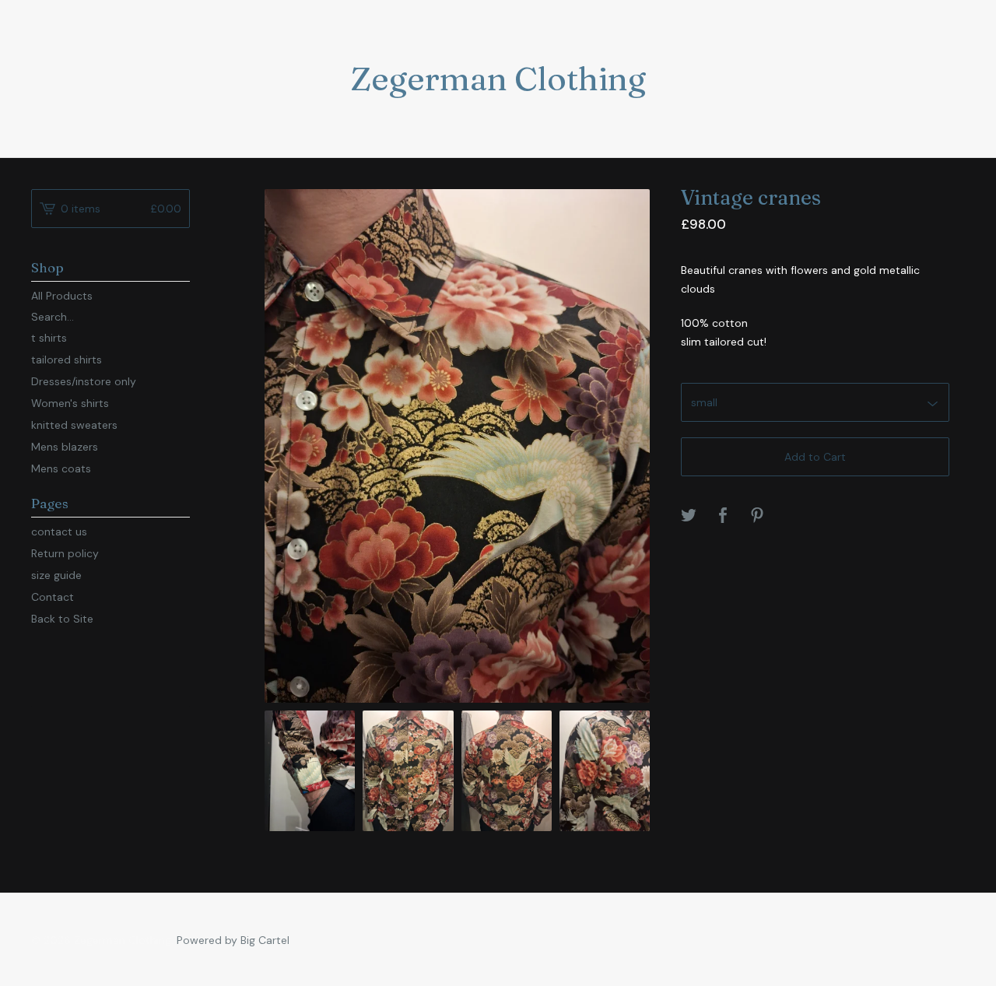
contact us (59, 532)
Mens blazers (64, 447)
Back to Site (62, 619)
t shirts (49, 338)
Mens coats (61, 468)
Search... (52, 316)
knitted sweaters (74, 425)
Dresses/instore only (83, 381)
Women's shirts (70, 403)
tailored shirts (66, 360)
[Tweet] (688, 516)
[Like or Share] (723, 516)
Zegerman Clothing (498, 78)
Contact (52, 597)
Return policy (65, 553)
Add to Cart (815, 457)
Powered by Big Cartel (233, 940)
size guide (56, 575)
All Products (62, 296)
